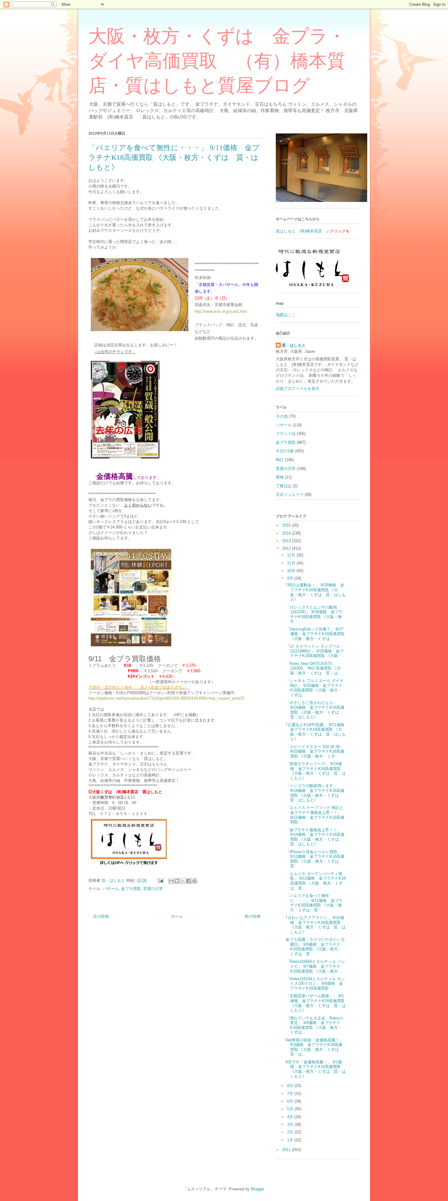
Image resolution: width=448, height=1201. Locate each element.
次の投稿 (101, 916)
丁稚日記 (284, 486)
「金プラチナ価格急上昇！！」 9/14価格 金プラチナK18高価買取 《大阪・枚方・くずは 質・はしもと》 (315, 837)
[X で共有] (183, 881)
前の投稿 (253, 916)
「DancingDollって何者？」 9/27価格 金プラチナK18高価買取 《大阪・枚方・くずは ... (315, 634)
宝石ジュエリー (290, 494)
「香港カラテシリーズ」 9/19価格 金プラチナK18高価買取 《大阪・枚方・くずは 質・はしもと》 (316, 770)
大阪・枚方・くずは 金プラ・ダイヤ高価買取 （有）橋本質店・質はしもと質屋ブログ (217, 61)
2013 (287, 541)
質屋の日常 (153, 888)
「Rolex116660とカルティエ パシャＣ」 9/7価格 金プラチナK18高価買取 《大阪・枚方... (315, 966)
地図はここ (286, 315)
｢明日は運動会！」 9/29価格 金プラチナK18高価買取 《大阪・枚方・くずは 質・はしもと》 (316, 592)
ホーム (177, 916)
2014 (287, 533)
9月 (290, 578)
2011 (287, 1149)
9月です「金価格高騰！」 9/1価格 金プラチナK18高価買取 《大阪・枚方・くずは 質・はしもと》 (316, 1069)
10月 (292, 570)
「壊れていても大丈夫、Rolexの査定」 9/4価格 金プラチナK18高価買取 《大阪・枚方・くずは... (314, 1025)
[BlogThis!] (177, 881)
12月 (292, 555)
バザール (111, 888)
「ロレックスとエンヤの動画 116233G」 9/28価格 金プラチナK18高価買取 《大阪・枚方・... (314, 614)
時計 (280, 459)
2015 (287, 525)
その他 (282, 416)
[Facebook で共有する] (189, 881)
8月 (290, 1085)
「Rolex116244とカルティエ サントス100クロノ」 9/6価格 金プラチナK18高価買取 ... (315, 984)
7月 (290, 1093)
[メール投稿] (160, 880)
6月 (290, 1101)
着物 (280, 477)
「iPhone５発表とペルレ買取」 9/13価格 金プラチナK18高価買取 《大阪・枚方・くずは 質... (315, 859)
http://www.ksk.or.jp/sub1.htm (221, 311)
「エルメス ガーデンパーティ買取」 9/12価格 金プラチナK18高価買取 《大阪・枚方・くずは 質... (316, 880)
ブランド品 (286, 433)
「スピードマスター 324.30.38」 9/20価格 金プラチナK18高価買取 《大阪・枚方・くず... (315, 751)
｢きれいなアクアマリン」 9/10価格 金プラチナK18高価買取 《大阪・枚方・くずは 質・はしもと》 (316, 924)
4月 (290, 1116)
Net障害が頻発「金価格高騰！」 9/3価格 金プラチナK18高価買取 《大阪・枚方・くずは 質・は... (314, 1047)
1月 (290, 1140)
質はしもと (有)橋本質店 (299, 231)
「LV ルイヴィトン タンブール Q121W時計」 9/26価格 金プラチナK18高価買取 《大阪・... (316, 651)
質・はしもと (294, 345)
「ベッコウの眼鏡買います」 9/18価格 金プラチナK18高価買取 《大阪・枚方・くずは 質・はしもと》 (315, 792)
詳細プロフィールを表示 (297, 388)
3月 (290, 1124)
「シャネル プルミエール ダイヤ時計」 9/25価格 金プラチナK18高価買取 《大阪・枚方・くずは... (314, 687)
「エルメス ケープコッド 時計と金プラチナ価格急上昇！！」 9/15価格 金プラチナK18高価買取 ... (315, 814)
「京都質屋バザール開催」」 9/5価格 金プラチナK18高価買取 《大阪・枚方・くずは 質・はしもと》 (316, 1003)
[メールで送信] (171, 881)
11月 (292, 563)
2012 (287, 548)
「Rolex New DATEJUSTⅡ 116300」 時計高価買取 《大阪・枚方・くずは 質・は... (313, 668)
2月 (290, 1132)
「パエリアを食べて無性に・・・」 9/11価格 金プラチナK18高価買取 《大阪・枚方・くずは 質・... (314, 902)
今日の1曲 (285, 451)
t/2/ (241, 698)
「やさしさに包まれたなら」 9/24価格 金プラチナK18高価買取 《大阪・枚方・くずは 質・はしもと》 (315, 709)
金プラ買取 (131, 888)
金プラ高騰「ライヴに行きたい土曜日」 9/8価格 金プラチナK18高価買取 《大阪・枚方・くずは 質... (315, 946)
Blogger (257, 1189)
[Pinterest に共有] (194, 881)
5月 (290, 1109)
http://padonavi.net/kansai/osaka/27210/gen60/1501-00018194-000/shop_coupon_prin (163, 698)
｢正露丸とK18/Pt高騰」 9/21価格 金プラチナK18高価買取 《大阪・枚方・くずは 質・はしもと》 (317, 731)
